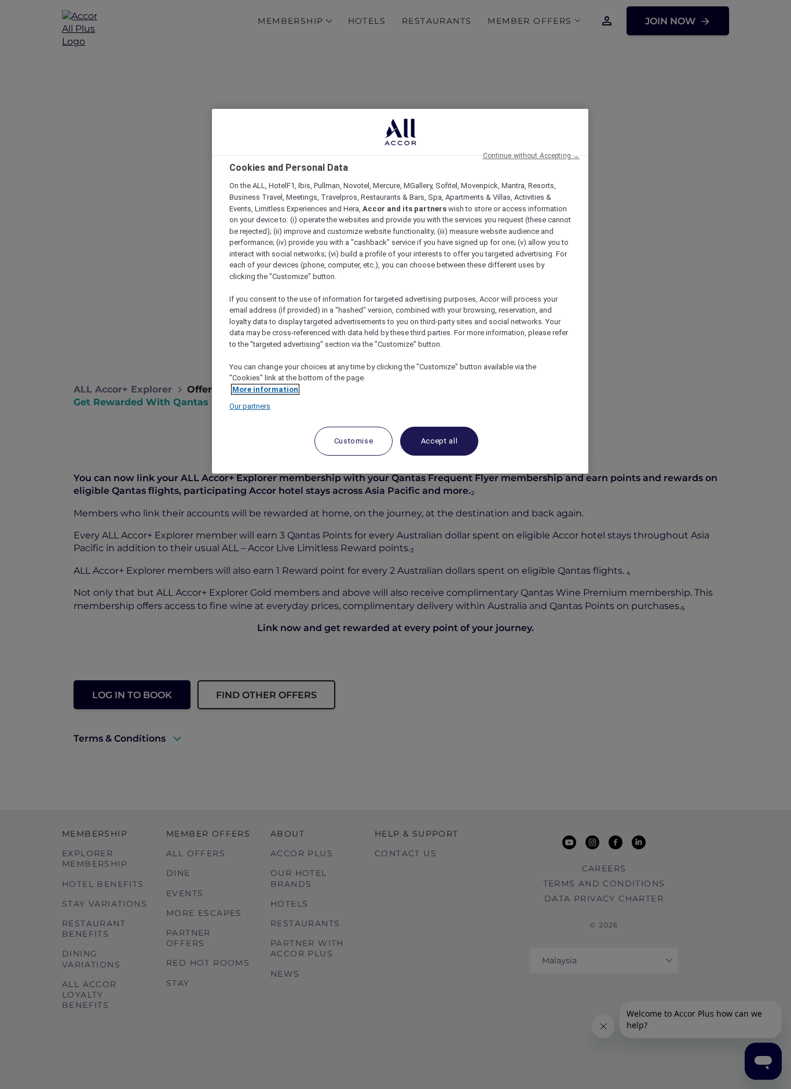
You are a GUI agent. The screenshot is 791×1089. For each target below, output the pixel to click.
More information (265, 389)
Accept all (439, 441)
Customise (353, 441)
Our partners (249, 406)
